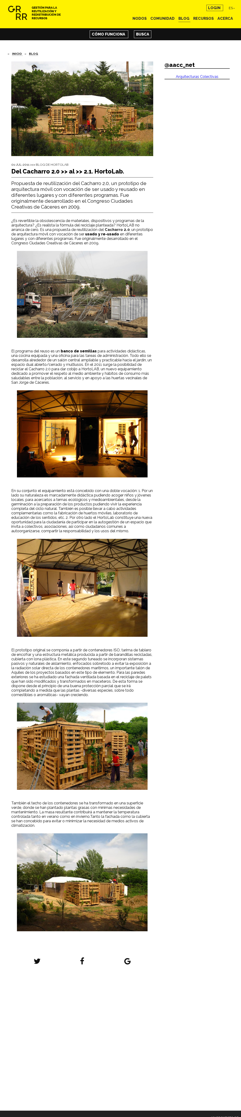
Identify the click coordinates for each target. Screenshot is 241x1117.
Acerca (225, 18)
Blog (184, 18)
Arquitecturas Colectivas (197, 76)
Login (214, 8)
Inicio (17, 54)
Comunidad (163, 18)
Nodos (140, 18)
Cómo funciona (109, 34)
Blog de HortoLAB (52, 164)
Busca (142, 34)
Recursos (204, 18)
